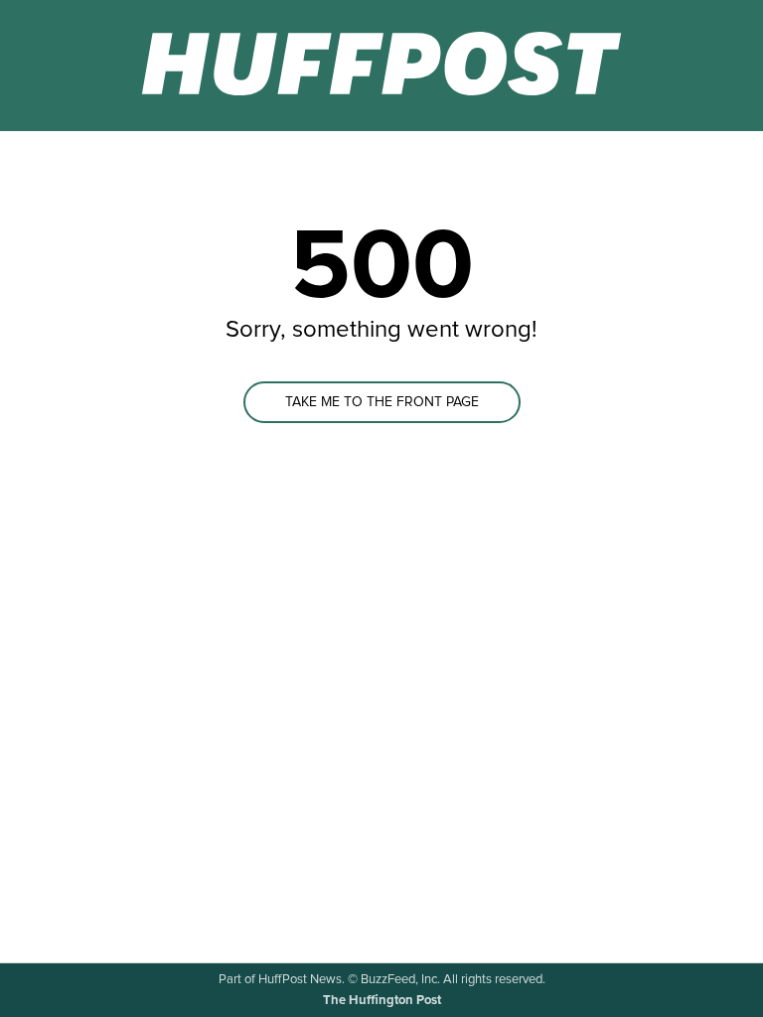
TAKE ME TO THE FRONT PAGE (382, 402)
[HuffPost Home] (381, 65)
